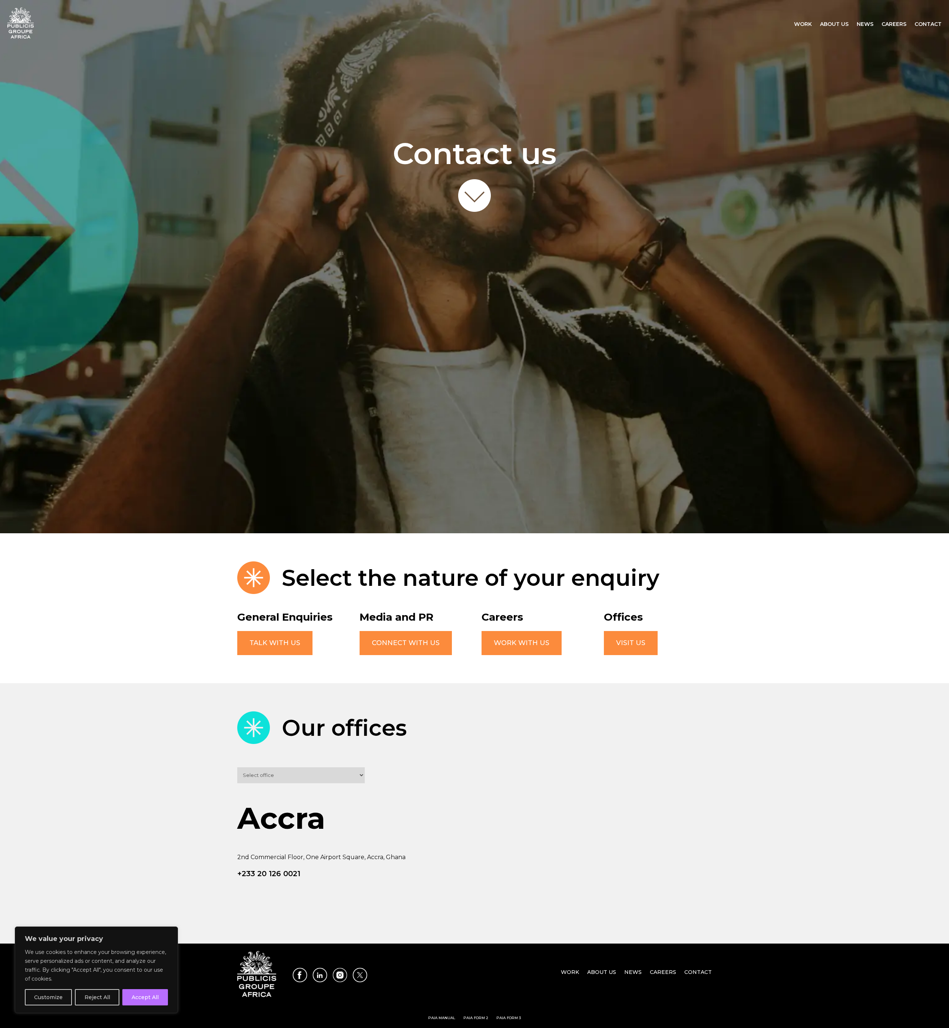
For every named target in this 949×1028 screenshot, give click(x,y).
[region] (96, 970)
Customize (48, 997)
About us (834, 24)
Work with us (521, 643)
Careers (894, 24)
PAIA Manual (441, 1017)
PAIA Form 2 (475, 1017)
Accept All (145, 997)
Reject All (97, 997)
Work (803, 24)
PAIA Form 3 (508, 1017)
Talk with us (274, 643)
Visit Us (630, 643)
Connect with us (406, 643)
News (865, 24)
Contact (928, 24)
